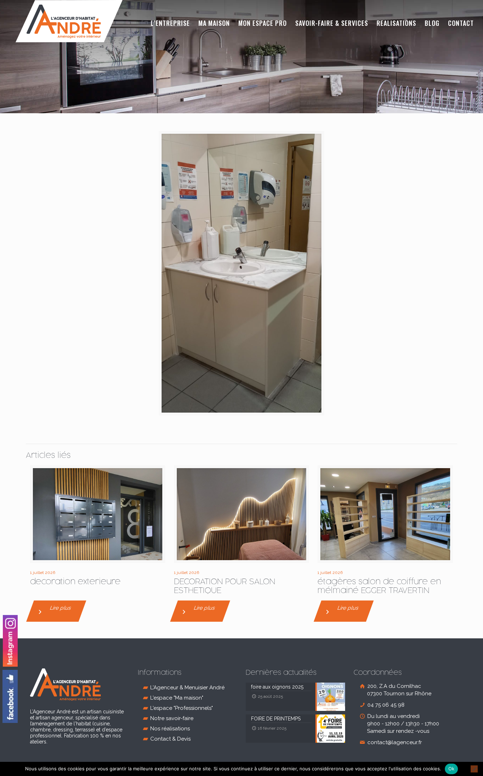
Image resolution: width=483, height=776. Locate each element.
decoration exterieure (75, 582)
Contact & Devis (170, 739)
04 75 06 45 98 (385, 705)
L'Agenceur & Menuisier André (187, 687)
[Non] (474, 768)
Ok (451, 768)
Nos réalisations (170, 728)
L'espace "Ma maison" (176, 698)
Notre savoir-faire (171, 718)
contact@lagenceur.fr (394, 742)
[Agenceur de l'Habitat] (69, 21)
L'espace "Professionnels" (181, 708)
